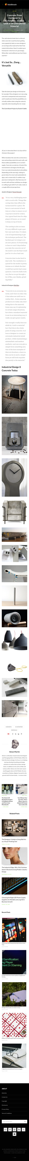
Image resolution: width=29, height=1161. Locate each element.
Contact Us (4, 1097)
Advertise (4, 1093)
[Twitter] (15, 734)
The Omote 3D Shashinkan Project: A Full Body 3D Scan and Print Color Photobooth (7, 801)
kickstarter (19, 726)
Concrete (9, 726)
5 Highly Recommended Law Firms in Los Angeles (12, 1069)
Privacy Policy (5, 1109)
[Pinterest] (21, 734)
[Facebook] (12, 734)
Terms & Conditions (7, 1113)
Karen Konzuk (17, 192)
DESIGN (14, 11)
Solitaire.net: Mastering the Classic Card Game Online (13, 1038)
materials (14, 730)
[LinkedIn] (18, 734)
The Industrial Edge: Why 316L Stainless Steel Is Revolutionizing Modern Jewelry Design (14, 869)
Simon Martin (9, 30)
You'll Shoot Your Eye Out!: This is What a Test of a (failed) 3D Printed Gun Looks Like (22, 801)
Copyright (4, 1101)
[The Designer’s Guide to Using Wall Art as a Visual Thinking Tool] (14, 827)
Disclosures (5, 1105)
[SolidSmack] (11, 4)
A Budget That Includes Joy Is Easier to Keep (11, 1007)
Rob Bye (16, 285)
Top (15, 1157)
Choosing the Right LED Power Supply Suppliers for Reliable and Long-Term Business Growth (14, 900)
